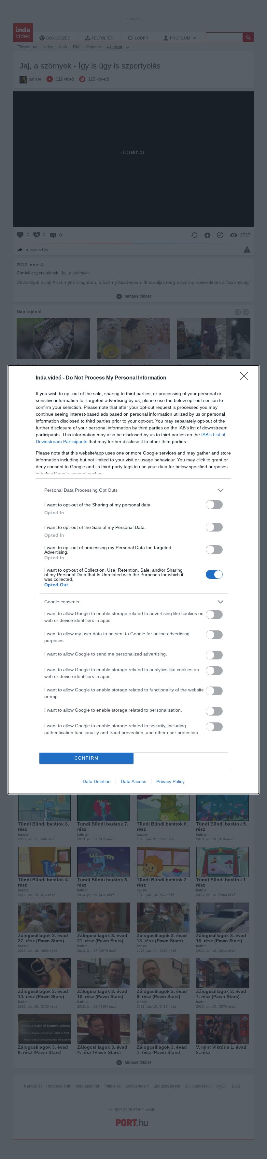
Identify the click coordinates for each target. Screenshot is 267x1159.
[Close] (246, 378)
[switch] (214, 504)
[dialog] (133, 579)
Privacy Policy (170, 781)
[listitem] (133, 490)
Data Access (133, 781)
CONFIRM (87, 758)
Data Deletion (97, 781)
